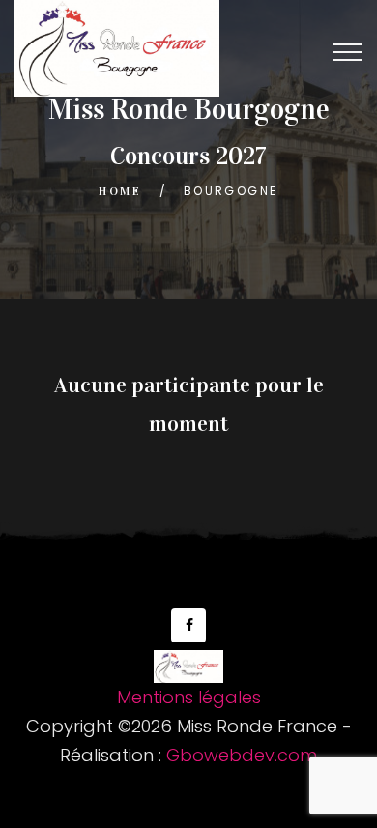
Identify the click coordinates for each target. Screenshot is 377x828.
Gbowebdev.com (241, 755)
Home (120, 191)
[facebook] (188, 625)
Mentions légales (189, 697)
